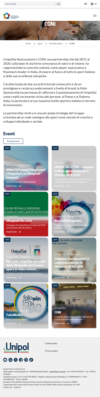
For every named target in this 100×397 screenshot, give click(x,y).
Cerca (58, 4)
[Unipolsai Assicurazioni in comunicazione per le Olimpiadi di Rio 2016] (74, 260)
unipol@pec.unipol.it (57, 371)
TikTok (31, 360)
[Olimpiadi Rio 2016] (26, 214)
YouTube (5, 360)
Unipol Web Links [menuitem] (94, 4)
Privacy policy (51, 350)
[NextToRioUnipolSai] (74, 214)
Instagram (26, 360)
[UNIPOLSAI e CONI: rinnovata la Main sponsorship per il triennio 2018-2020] (74, 168)
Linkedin (10, 360)
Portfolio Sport (56, 43)
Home (28, 43)
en (85, 3)
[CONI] (74, 305)
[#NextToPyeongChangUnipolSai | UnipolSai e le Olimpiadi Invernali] (26, 168)
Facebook (21, 360)
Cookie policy (51, 343)
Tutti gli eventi (13, 141)
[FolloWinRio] (26, 305)
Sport (40, 43)
